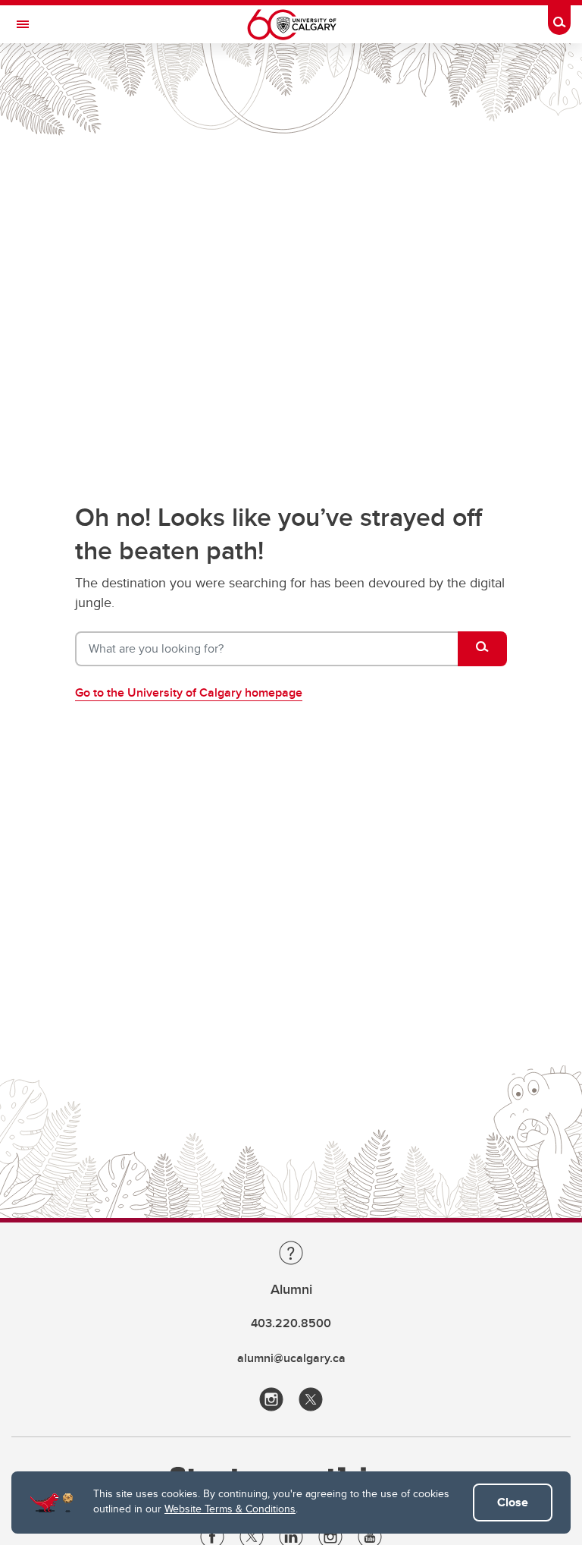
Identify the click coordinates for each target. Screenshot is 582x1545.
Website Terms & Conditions (230, 1508)
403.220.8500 (291, 1323)
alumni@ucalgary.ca (291, 1358)
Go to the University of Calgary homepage (188, 692)
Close (512, 1502)
